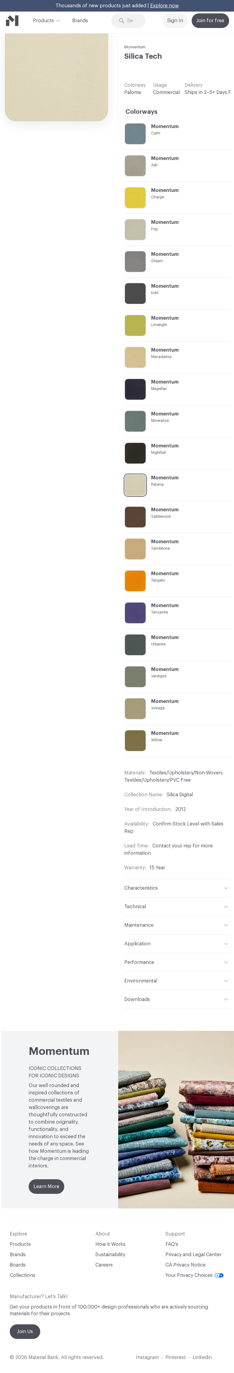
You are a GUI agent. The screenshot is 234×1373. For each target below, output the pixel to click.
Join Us (25, 1331)
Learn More (46, 1186)
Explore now (164, 5)
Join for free (210, 20)
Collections (22, 1275)
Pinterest (175, 1357)
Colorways (142, 112)
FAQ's (171, 1244)
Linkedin (202, 1357)
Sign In (175, 20)
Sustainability (110, 1254)
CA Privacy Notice (185, 1265)
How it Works (110, 1244)
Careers (104, 1265)
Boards (18, 1265)
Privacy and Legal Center (193, 1254)
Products (43, 20)
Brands (80, 20)
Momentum (134, 47)
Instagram (147, 1357)
